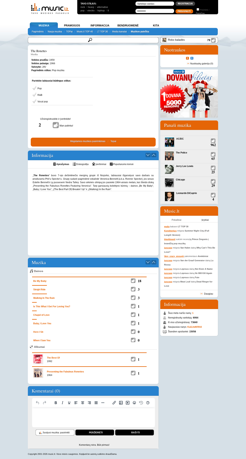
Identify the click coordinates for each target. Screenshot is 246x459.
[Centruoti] (82, 402)
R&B (39, 95)
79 (208, 40)
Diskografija (82, 164)
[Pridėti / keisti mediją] (127, 402)
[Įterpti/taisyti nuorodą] (114, 402)
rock (83, 7)
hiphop (101, 10)
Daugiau (208, 293)
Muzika (34, 54)
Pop (39, 88)
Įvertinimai (101, 164)
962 (213, 144)
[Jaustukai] (134, 402)
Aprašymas (62, 164)
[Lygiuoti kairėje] (76, 402)
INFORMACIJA (100, 25)
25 (213, 171)
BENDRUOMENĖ (128, 25)
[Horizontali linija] (103, 402)
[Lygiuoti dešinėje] (89, 402)
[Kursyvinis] (62, 402)
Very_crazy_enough (174, 256)
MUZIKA (44, 25)
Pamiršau (200, 13)
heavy (91, 7)
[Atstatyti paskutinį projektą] (141, 402)
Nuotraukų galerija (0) (201, 63)
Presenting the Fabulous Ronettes (65, 371)
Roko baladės (176, 39)
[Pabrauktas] (69, 402)
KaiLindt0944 (194, 327)
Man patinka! (66, 125)
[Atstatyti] (37, 402)
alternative (102, 7)
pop (83, 10)
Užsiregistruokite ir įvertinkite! (55, 119)
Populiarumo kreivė (123, 164)
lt (108, 10)
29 (213, 185)
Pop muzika (58, 70)
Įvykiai (205, 220)
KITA (156, 25)
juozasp (168, 248)
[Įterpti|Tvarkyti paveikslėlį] (121, 402)
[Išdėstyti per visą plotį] (96, 402)
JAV (44, 67)
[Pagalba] (148, 402)
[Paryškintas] (55, 402)
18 (139, 280)
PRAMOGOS (72, 25)
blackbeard (169, 239)
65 (213, 158)
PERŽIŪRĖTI (96, 432)
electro (91, 10)
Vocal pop (42, 101)
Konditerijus (170, 231)
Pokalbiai (176, 220)
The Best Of (53, 357)
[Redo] (44, 402)
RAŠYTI (135, 432)
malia (167, 226)
